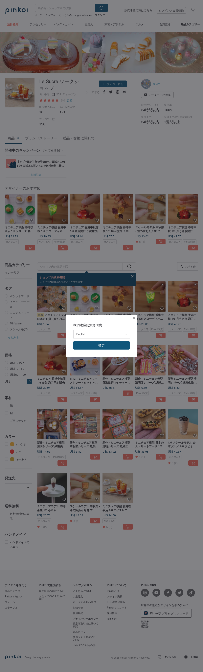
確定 (101, 345)
